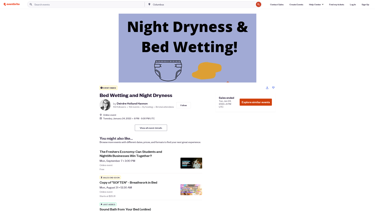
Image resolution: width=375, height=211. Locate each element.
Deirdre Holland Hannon (132, 103)
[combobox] (203, 4)
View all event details (151, 127)
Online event (109, 114)
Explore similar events (256, 102)
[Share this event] (267, 88)
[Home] (12, 4)
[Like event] (273, 88)
